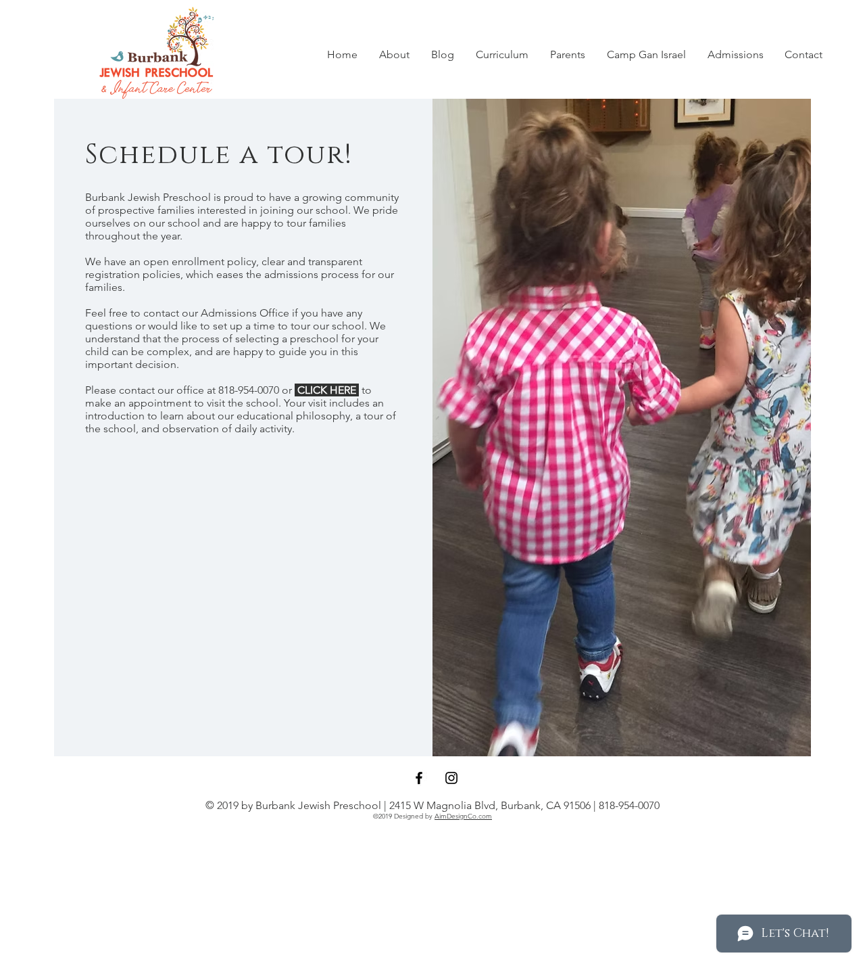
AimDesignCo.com (463, 816)
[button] (394, 55)
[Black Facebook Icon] (419, 778)
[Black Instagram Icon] (451, 778)
